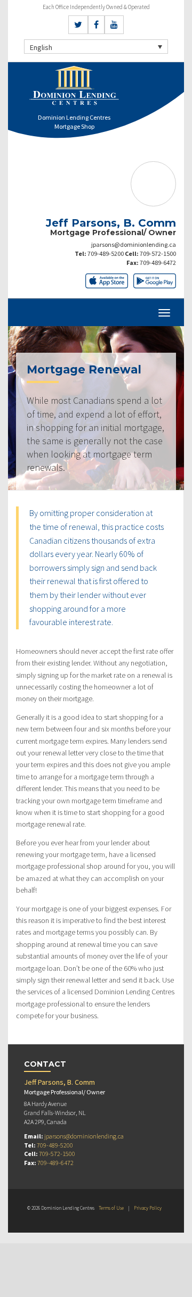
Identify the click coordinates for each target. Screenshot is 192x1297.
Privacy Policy (148, 1208)
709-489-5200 (105, 253)
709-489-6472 (158, 263)
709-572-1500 (158, 253)
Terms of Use (111, 1208)
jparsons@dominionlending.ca (133, 244)
